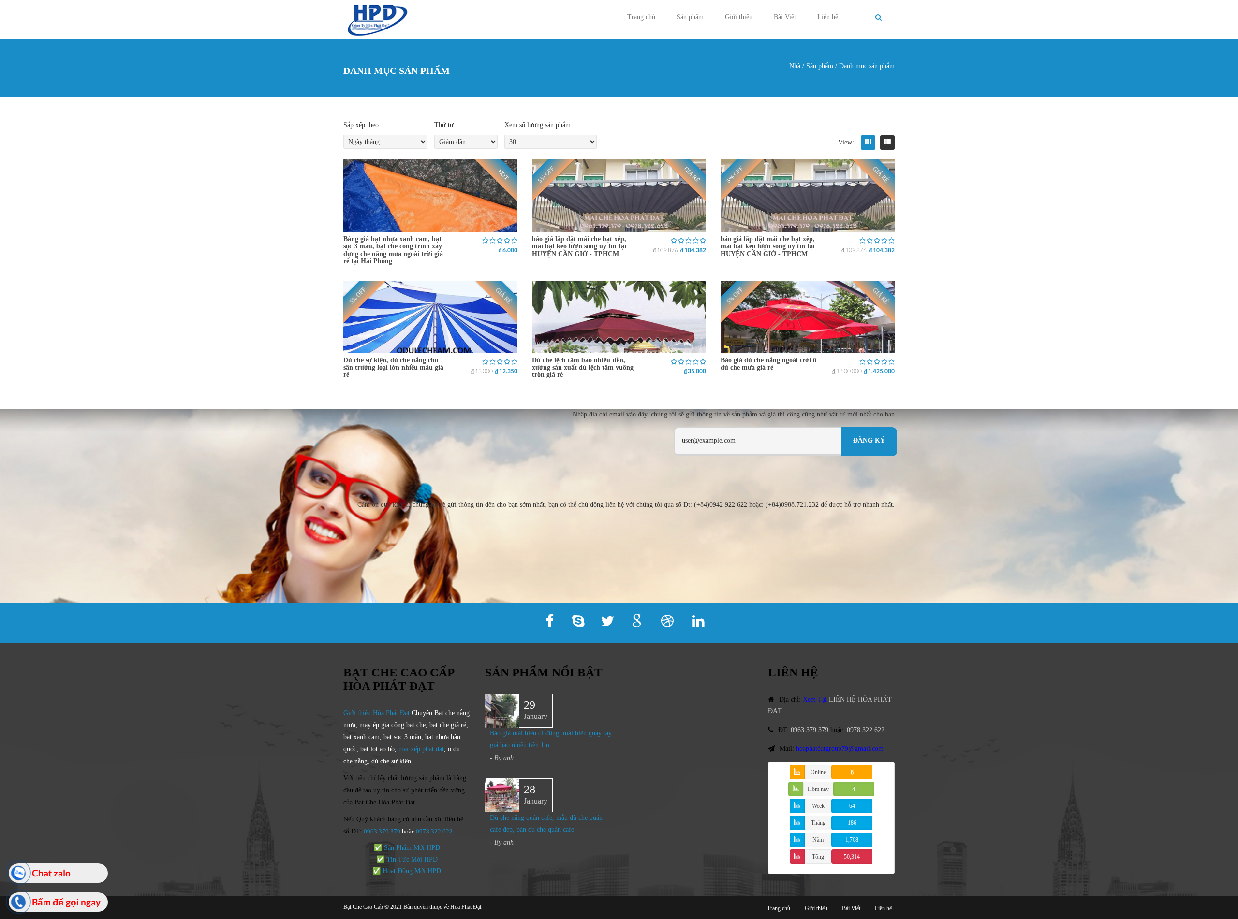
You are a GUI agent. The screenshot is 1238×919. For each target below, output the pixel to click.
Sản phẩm (690, 17)
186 (852, 822)
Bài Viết (785, 17)
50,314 (852, 856)
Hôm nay (818, 789)
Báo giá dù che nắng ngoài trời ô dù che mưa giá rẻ (768, 364)
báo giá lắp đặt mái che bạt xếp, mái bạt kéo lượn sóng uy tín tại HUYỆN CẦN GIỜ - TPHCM (579, 246)
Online (818, 772)
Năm (818, 839)
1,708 (851, 839)
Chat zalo (51, 872)
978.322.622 (436, 831)
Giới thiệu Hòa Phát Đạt (376, 713)
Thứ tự (444, 125)
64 (852, 806)
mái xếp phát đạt (421, 749)
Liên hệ (827, 17)
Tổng (818, 856)
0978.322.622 (865, 729)
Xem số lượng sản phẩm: (538, 125)
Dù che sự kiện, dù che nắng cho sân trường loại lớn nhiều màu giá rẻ (393, 368)
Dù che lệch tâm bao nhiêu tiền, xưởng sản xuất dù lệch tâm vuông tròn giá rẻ (583, 368)
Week (818, 806)
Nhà (794, 66)
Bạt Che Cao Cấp (363, 907)
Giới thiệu (738, 17)
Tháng (818, 822)
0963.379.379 (382, 831)
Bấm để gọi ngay (66, 901)
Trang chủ (641, 17)
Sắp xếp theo (361, 125)
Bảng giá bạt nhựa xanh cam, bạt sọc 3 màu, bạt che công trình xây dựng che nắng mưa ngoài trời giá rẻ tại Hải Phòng (393, 250)
